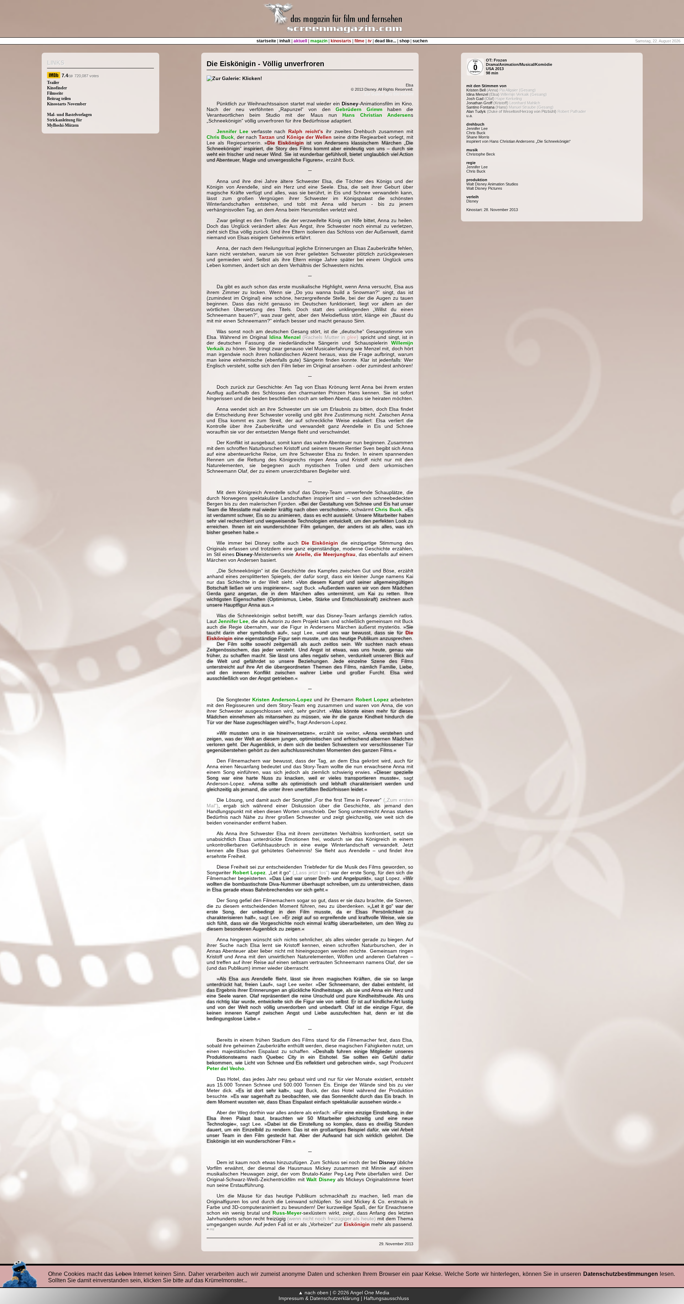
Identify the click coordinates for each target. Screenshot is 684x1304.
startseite (266, 40)
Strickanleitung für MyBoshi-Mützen (64, 122)
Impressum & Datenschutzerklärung (319, 1298)
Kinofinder (57, 87)
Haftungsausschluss (386, 1298)
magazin (318, 40)
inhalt (284, 40)
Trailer (53, 82)
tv (370, 40)
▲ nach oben (313, 1292)
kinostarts (341, 40)
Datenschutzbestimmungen (620, 1274)
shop (404, 40)
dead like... (385, 40)
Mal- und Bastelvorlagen (69, 114)
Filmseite (55, 93)
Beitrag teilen (59, 98)
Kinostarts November (66, 103)
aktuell (300, 40)
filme (359, 40)
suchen (420, 40)
